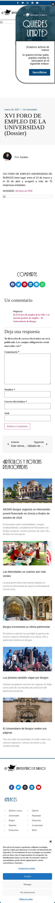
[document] (27, 451)
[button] (50, 841)
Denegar (27, 884)
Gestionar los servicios (26, 868)
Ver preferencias (27, 892)
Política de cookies (26, 899)
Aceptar (27, 876)
